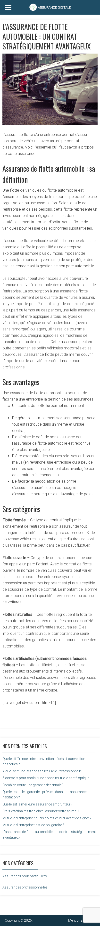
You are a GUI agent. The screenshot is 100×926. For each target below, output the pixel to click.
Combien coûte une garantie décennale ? (33, 785)
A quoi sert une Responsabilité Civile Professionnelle (42, 771)
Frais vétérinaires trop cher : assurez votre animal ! (40, 811)
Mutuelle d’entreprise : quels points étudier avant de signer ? (46, 818)
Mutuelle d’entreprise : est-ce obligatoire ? (33, 825)
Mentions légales (81, 920)
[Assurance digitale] (50, 6)
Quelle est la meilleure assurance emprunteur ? (37, 804)
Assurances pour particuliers (24, 876)
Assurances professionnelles (25, 887)
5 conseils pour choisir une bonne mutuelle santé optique (45, 778)
